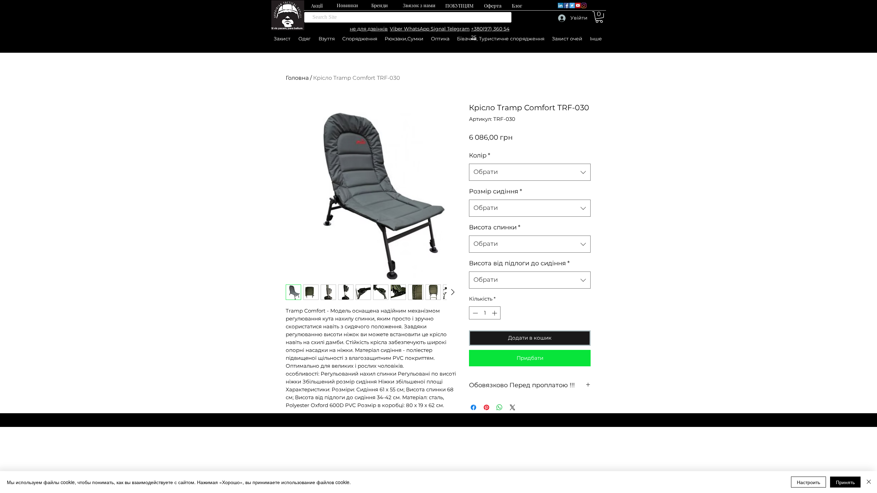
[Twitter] (572, 5)
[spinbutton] (485, 313)
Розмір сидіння (495, 191)
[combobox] (530, 172)
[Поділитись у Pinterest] (486, 407)
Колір (479, 155)
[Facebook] (566, 5)
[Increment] (495, 313)
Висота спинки (494, 227)
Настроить (808, 482)
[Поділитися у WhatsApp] (499, 407)
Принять (845, 482)
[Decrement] (474, 313)
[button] (599, 17)
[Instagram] (583, 5)
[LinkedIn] (560, 5)
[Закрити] (869, 482)
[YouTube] (578, 5)
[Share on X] (512, 407)
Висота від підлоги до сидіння (519, 263)
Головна (297, 78)
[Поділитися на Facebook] (473, 407)
